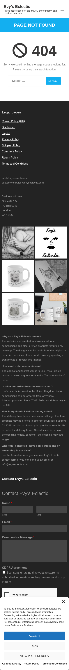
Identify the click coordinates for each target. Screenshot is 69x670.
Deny (34, 645)
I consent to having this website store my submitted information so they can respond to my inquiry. (33, 577)
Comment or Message (18, 537)
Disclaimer (8, 127)
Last (38, 515)
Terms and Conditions (15, 163)
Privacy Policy (10, 139)
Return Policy (10, 157)
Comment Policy (12, 151)
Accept (34, 635)
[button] (63, 601)
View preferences (34, 655)
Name (7, 503)
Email (7, 522)
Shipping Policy (11, 145)
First (4, 515)
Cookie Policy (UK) (13, 121)
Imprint (6, 133)
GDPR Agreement (15, 567)
